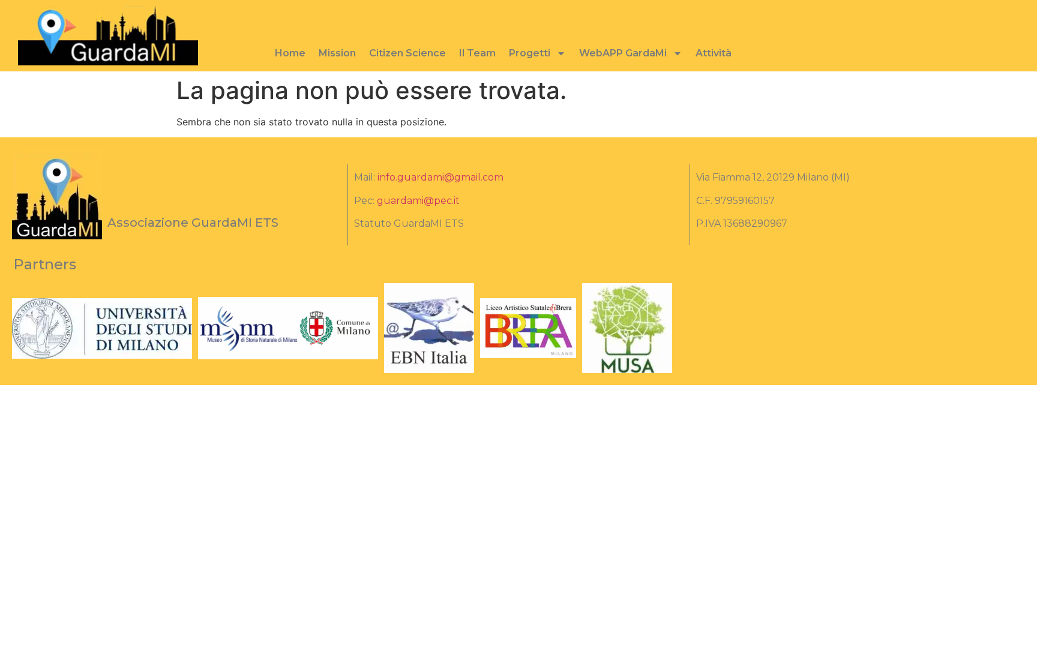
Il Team (477, 53)
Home (290, 53)
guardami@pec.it (418, 200)
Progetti (529, 53)
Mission (337, 53)
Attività (714, 53)
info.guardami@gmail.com (440, 177)
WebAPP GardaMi (623, 53)
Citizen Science (407, 53)
